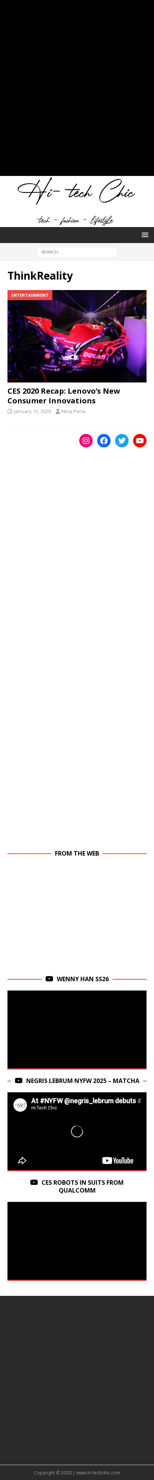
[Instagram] (86, 440)
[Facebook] (104, 440)
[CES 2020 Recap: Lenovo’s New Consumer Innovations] (77, 336)
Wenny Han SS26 (83, 979)
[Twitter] (122, 440)
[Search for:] (77, 251)
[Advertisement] (77, 92)
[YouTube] (140, 440)
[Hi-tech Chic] (77, 222)
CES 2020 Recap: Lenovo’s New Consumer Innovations (63, 396)
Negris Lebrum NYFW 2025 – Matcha (82, 1081)
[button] (143, 234)
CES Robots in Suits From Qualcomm (82, 1186)
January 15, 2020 (32, 411)
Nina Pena (73, 411)
